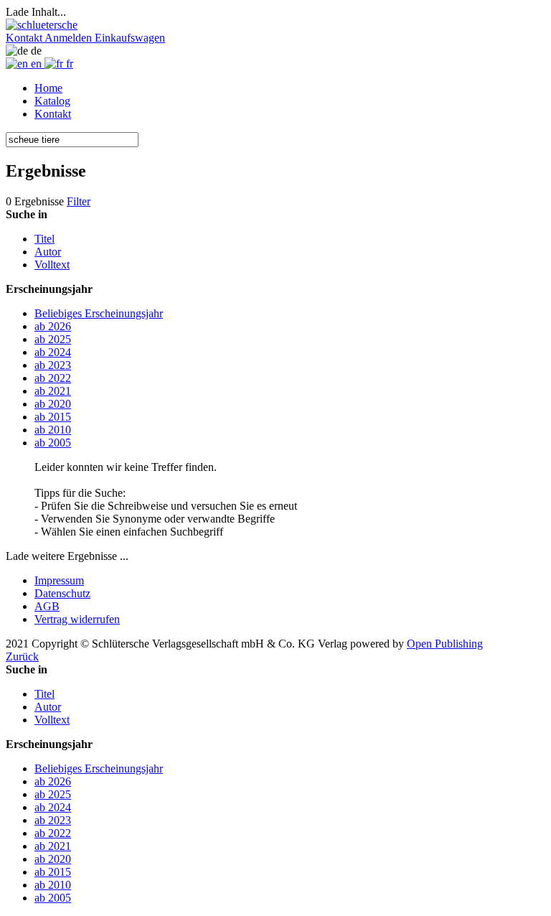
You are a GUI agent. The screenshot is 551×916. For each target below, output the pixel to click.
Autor (47, 252)
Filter (78, 201)
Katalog (52, 101)
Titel (44, 239)
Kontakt (52, 114)
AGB (47, 606)
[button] (25, 38)
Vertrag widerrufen (77, 619)
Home (48, 88)
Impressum (59, 580)
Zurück (22, 656)
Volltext (52, 264)
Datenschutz (62, 593)
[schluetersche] (41, 25)
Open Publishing (445, 643)
